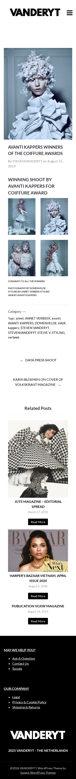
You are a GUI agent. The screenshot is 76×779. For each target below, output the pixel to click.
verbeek (13, 337)
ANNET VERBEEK (37, 318)
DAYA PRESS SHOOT (40, 360)
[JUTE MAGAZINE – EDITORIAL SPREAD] (38, 496)
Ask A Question (23, 658)
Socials (17, 668)
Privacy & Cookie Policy (29, 702)
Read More (38, 522)
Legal (16, 697)
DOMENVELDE (46, 323)
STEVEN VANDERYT (34, 328)
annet (20, 318)
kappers (13, 328)
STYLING (58, 332)
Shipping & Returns (26, 707)
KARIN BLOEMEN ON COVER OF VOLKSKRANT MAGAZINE (38, 381)
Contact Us (20, 663)
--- (24, 311)
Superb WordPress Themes (38, 772)
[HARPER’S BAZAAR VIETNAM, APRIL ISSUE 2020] (38, 570)
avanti (56, 318)
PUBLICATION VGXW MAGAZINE (38, 606)
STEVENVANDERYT (22, 332)
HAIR (62, 323)
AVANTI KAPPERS (21, 323)
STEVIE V (43, 332)
